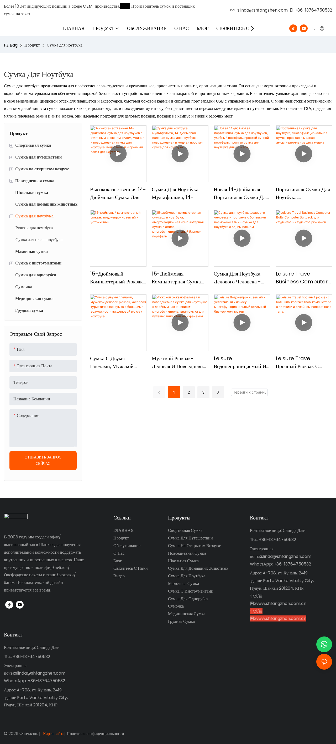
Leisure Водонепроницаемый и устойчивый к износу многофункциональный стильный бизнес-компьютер (241, 362)
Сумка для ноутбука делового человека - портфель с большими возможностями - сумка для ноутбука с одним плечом (239, 278)
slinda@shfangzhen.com (262, 10)
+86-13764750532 (313, 10)
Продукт (32, 45)
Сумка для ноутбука (64, 45)
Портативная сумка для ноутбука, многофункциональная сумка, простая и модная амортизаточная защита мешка (303, 193)
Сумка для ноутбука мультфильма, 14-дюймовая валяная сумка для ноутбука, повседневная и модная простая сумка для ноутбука (179, 193)
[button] (252, 28)
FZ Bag (11, 45)
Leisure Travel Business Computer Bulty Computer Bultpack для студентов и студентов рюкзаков (302, 278)
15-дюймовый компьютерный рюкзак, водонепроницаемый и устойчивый (117, 278)
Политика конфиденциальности (95, 734)
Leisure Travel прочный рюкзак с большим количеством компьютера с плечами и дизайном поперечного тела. (303, 362)
